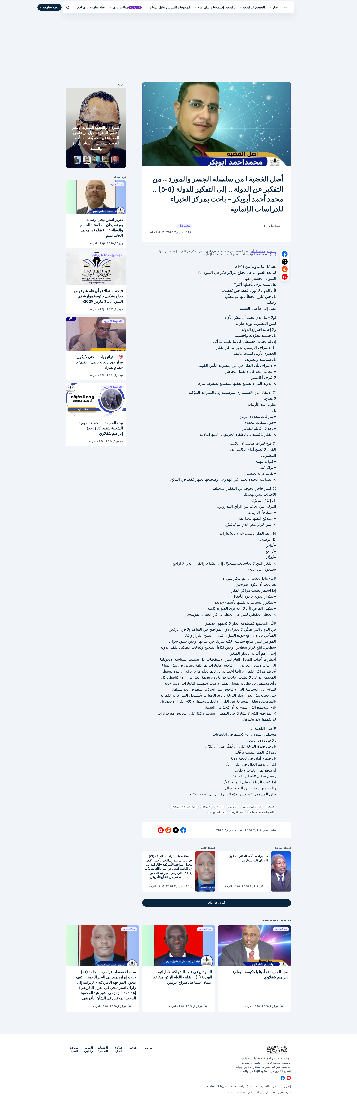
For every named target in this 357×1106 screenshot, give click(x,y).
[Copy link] (284, 276)
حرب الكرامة (237, 812)
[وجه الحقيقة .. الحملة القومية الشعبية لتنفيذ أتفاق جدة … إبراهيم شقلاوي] (96, 400)
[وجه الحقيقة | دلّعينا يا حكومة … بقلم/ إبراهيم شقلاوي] (254, 945)
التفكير (270, 806)
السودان (206, 806)
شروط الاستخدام (218, 1086)
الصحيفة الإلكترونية (113, 321)
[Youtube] (289, 1078)
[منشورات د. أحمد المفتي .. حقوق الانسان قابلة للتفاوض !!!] (281, 871)
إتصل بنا (287, 1086)
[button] (291, 7)
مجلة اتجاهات (51, 7)
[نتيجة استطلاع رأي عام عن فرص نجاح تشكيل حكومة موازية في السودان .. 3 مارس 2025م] (96, 268)
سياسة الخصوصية (267, 1086)
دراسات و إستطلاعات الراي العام (107, 255)
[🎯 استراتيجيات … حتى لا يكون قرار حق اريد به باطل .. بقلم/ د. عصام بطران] (96, 334)
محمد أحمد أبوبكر (217, 812)
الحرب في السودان (252, 806)
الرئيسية (271, 251)
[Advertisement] (178, 48)
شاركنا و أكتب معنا (242, 1086)
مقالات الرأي (184, 225)
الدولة (219, 806)
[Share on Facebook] (284, 254)
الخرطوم (232, 806)
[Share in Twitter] (284, 261)
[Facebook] (283, 1078)
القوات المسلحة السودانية (184, 806)
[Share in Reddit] (284, 269)
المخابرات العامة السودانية (262, 812)
